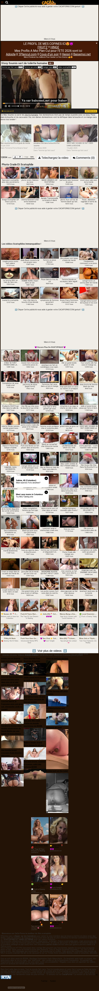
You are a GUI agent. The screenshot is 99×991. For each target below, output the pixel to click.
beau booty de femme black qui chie (89, 386)
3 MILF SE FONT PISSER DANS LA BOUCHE (10, 364)
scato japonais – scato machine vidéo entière (88, 447)
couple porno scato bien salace (10, 262)
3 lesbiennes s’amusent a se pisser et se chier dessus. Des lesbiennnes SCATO (88, 262)
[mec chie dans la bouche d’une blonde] (30, 293)
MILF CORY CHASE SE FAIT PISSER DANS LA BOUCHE (69, 465)
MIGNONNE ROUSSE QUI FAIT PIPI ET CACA (49, 573)
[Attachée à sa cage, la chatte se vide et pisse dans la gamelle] (69, 399)
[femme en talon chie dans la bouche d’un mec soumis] (69, 480)
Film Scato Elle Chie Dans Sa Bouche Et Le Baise (88, 466)
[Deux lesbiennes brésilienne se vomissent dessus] (10, 522)
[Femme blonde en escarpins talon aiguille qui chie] (69, 273)
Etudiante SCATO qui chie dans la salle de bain (10, 407)
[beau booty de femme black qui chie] (88, 377)
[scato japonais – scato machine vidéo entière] (88, 438)
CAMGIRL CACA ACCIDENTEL (10, 468)
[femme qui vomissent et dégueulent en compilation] (49, 542)
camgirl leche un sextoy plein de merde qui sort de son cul (88, 282)
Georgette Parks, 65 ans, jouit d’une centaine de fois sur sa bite (35, 699)
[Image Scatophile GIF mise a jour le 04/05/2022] (10, 192)
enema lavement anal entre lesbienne (30, 201)
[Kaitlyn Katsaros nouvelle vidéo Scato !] (69, 501)
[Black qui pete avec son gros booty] (30, 522)
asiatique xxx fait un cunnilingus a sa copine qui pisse (49, 366)
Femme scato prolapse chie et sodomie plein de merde (49, 427)
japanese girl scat (54, 727)
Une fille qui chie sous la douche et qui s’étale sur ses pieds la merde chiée (30, 407)
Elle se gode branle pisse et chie (69, 364)
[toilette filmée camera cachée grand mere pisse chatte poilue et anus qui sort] (10, 419)
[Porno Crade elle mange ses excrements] (69, 544)
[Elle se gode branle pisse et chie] (69, 355)
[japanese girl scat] (57, 749)
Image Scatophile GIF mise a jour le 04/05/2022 (10, 201)
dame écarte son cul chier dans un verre (49, 509)
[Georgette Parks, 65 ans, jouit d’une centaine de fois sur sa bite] (35, 711)
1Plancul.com (27, 54)
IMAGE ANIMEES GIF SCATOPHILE (49, 181)
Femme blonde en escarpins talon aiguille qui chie (69, 280)
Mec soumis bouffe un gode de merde (15, 143)
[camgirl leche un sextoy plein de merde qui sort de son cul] (88, 273)
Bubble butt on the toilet (57, 771)
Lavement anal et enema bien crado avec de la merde (49, 529)
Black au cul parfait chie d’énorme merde (49, 445)
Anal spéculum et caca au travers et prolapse (69, 388)
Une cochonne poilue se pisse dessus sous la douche (88, 488)
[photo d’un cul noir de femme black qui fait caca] (69, 192)
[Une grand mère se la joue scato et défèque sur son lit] (30, 583)
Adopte (11, 54)
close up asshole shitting (57, 658)
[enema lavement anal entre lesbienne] (30, 192)
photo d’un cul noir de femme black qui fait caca (69, 201)
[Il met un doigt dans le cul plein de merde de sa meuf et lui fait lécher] (10, 564)
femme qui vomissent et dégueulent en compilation (49, 551)
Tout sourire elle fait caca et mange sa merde (89, 364)
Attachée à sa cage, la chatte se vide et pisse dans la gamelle (69, 407)
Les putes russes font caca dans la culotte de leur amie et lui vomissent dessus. (49, 592)
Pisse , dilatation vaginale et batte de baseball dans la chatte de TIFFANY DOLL (88, 201)
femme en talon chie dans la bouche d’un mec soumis (69, 490)
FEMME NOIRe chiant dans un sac (30, 282)
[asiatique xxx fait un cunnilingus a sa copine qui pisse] (49, 356)
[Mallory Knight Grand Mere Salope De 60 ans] (35, 753)
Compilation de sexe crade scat (10, 384)
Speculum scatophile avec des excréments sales (10, 181)
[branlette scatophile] (10, 293)
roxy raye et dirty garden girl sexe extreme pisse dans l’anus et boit (49, 408)
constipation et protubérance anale (49, 486)
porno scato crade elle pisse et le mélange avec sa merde (30, 426)
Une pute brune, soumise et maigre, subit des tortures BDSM (35, 764)
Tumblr (53, 981)
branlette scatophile (10, 300)
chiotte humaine (31, 115)
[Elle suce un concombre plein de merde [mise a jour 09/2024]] (88, 521)
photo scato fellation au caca (30, 181)
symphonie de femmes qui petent (49, 301)
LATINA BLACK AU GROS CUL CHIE (69, 447)
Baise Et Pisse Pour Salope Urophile (10, 447)
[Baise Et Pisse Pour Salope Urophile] (10, 438)
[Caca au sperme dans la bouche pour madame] (30, 542)
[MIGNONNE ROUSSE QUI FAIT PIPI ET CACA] (49, 564)
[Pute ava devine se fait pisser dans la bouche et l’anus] (30, 438)
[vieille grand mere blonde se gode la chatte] (35, 688)
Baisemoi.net (82, 54)
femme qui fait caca (12, 67)
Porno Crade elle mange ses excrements (69, 553)
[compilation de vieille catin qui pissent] (88, 542)
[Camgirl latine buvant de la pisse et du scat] (88, 293)
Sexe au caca (69, 529)
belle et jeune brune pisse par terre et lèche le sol (88, 407)
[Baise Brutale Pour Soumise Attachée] (35, 669)
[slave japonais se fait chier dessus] (69, 583)
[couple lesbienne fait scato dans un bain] (10, 583)
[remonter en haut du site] (92, 984)
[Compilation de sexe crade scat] (10, 376)
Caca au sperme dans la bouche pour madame (30, 551)
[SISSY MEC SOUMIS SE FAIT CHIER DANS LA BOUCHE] (82, 133)
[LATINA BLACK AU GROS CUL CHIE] (69, 438)
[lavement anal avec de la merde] (88, 583)
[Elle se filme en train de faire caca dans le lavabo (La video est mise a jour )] (49, 459)
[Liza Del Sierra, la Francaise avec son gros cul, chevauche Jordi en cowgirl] (12, 717)
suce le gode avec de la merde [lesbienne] (10, 550)
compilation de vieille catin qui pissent (88, 551)
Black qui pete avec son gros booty (30, 532)
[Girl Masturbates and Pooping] (57, 719)
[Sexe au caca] (69, 521)
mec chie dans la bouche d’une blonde (30, 301)
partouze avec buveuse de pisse (69, 181)
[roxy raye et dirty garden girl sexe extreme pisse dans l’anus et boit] (49, 399)
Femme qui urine (32, 67)
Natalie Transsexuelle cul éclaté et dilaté (49, 199)
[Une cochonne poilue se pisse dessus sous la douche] (88, 479)
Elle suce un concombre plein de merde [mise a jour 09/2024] (88, 529)
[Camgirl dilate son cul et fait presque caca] (30, 458)
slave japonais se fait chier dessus (69, 592)
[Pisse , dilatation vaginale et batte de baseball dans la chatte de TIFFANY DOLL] (88, 192)
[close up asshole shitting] (57, 666)
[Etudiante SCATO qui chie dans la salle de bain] (10, 399)
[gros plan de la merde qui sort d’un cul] (30, 564)
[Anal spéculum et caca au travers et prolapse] (69, 378)
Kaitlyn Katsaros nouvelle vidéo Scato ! (69, 509)
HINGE (54, 47)
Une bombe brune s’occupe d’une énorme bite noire (11, 753)
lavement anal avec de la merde (89, 592)
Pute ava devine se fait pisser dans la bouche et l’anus (30, 447)
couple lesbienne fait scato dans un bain (10, 591)
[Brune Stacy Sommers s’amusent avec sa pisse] (69, 293)
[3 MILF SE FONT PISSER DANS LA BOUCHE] (10, 355)
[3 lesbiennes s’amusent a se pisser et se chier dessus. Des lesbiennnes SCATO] (88, 254)
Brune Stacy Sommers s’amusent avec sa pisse (69, 301)
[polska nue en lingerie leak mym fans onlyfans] (12, 669)
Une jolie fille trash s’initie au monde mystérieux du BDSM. (33, 723)
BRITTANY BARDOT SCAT (57, 675)
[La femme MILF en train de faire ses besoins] (10, 273)
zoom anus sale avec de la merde (88, 181)
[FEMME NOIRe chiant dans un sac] (30, 273)
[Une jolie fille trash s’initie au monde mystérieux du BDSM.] (35, 734)
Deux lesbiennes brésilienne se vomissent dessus (10, 532)
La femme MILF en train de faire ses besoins (10, 281)
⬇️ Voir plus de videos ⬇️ (49, 650)
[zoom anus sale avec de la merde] (88, 172)
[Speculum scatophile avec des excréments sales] (10, 172)
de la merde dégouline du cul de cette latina (10, 510)
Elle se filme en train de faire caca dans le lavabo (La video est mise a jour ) (49, 468)
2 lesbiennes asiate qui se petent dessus (10, 488)
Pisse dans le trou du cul (49, 280)
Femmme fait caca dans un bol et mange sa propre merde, (49, 385)
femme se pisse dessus (49, 261)
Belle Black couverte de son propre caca (30, 261)
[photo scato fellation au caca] (30, 172)
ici (97, 974)
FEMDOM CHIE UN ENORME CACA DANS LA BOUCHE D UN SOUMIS (88, 571)
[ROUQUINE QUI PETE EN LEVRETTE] (88, 501)
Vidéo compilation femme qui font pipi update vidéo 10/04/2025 (30, 509)
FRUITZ (43, 47)
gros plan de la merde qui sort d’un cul (30, 573)
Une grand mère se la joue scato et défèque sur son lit (30, 592)
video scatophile (66, 67)
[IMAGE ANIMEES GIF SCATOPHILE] (49, 172)
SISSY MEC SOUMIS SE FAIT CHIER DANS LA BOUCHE (89, 427)
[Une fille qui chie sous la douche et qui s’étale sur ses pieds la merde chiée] (30, 399)
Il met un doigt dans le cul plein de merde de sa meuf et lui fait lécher (10, 573)
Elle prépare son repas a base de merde (69, 259)
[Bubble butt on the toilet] (57, 793)
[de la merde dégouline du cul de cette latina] (10, 501)
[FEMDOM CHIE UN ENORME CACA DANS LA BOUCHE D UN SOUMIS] (88, 563)
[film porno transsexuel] (12, 780)
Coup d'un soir (49, 54)
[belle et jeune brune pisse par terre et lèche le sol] (88, 399)
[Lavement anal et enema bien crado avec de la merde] (49, 521)
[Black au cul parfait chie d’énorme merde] (49, 437)
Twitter (44, 981)
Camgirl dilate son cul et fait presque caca (30, 467)
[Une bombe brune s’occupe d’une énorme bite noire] (12, 763)
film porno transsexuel (11, 772)
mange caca (49, 67)
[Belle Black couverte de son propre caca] (30, 253)
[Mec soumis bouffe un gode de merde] (16, 133)
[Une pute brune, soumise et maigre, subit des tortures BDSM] (35, 774)
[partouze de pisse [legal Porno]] (30, 377)
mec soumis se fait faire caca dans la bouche (69, 572)
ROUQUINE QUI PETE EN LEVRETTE (89, 509)
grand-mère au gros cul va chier (69, 427)
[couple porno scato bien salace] (10, 254)
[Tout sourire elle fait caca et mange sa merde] (88, 355)
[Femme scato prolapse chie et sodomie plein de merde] (49, 419)
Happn (66, 54)
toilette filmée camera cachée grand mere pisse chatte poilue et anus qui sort (10, 427)
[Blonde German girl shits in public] (57, 701)
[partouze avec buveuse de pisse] (69, 172)
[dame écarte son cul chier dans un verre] (49, 501)
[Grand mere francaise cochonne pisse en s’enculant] (30, 355)
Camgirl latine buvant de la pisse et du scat (88, 302)
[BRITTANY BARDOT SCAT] (57, 683)
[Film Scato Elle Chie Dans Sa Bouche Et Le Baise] (88, 457)
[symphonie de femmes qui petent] (49, 293)
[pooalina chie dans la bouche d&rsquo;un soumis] (49, 133)
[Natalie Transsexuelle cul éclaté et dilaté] (49, 191)
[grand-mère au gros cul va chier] (69, 419)
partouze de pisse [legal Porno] (30, 386)
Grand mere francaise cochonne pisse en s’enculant (30, 364)
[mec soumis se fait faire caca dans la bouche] (69, 564)
